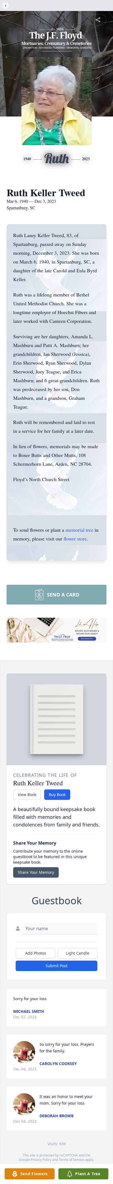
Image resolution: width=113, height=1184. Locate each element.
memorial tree (79, 529)
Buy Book (57, 794)
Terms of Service (71, 1159)
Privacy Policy (41, 1159)
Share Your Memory (36, 872)
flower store (75, 538)
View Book (27, 794)
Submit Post (56, 965)
